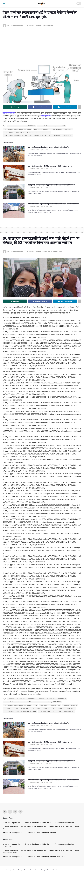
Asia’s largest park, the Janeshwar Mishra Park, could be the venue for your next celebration (38, 823)
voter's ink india (45, 711)
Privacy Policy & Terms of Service (47, 870)
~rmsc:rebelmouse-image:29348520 (51, 126)
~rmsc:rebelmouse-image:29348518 (21, 126)
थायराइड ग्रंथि (46, 116)
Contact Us (28, 870)
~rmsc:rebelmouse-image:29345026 (47, 702)
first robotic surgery (41, 129)
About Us (6, 870)
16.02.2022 (30, 25)
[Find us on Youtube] (20, 812)
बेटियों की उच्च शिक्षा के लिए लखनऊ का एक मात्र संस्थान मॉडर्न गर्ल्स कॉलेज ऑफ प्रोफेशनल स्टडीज (53, 204)
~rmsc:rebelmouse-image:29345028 (17, 705)
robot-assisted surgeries (24, 132)
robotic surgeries (43, 132)
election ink (44, 705)
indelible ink (55, 705)
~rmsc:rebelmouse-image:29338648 (52, 699)
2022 (35, 705)
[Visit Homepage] (42, 3)
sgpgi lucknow (54, 135)
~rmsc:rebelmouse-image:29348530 (17, 129)
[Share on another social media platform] (79, 107)
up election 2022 (49, 708)
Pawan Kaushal (35, 150)
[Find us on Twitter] (10, 812)
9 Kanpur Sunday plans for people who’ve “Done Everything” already (29, 832)
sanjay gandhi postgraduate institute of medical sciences (25, 135)
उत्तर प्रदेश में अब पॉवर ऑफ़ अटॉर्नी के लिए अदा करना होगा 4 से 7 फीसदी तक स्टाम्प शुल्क (50, 166)
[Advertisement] (42, 44)
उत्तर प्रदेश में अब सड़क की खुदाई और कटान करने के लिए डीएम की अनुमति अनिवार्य (49, 147)
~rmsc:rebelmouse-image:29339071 (17, 702)
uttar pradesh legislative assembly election (20, 711)
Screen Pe (16, 870)
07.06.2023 (45, 187)
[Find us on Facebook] (5, 812)
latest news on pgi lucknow (61, 129)
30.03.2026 (45, 150)
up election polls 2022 (66, 708)
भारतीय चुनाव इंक (69, 711)
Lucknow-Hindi (47, 25)
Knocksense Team (16, 25)
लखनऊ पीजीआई (67, 135)
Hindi (39, 25)
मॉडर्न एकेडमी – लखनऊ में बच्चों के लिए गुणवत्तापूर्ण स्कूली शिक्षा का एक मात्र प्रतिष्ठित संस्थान (51, 185)
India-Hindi (46, 251)
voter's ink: (57, 711)
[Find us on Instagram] (15, 812)
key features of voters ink (31, 708)
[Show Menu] (4, 3)
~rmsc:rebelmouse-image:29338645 (22, 699)
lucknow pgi (8, 132)
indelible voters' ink (11, 708)
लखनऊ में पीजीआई (9, 113)
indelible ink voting (70, 705)
